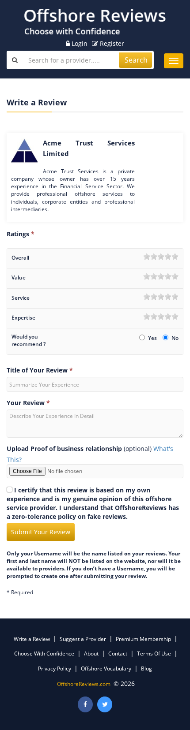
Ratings (20, 234)
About (91, 653)
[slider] (161, 256)
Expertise (23, 317)
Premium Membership (143, 639)
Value (18, 277)
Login (78, 43)
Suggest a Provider (83, 639)
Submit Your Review (40, 532)
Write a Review (32, 639)
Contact (117, 653)
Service (20, 298)
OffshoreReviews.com (83, 684)
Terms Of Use (154, 653)
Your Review (28, 403)
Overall (20, 257)
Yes (153, 338)
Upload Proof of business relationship (64, 448)
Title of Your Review (40, 370)
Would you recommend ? (28, 340)
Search (136, 60)
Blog (146, 668)
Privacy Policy (54, 668)
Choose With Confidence (44, 653)
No (175, 338)
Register (111, 43)
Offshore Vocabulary (106, 668)
